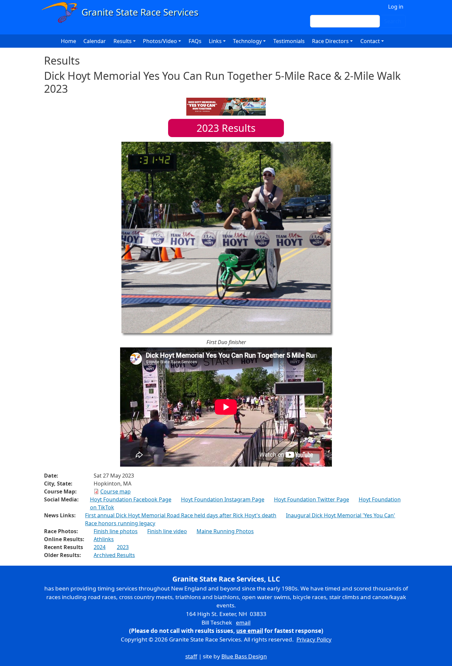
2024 (100, 547)
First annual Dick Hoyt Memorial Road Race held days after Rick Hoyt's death (180, 515)
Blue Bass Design (244, 656)
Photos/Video (160, 41)
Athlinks (104, 539)
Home (68, 41)
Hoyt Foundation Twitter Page (311, 499)
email (243, 622)
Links (215, 41)
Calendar (94, 41)
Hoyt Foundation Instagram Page (222, 499)
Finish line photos (116, 531)
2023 (123, 547)
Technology (247, 41)
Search (392, 21)
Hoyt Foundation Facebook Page (130, 499)
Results (226, 128)
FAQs (195, 41)
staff (191, 656)
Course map (115, 491)
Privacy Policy (314, 639)
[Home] (122, 12)
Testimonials (289, 41)
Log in (395, 6)
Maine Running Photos (225, 531)
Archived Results (114, 555)
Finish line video (167, 531)
